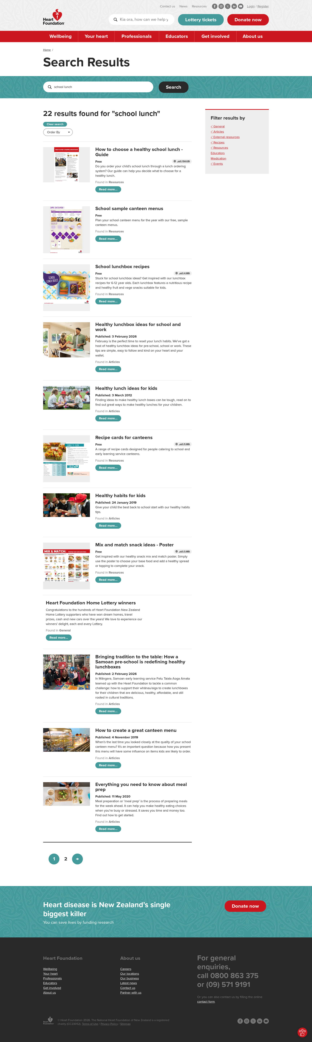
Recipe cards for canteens (124, 437)
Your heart (96, 36)
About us (253, 36)
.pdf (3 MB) (184, 551)
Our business (129, 978)
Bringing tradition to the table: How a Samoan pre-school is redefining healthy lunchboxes (140, 662)
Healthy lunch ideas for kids (126, 388)
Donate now (248, 20)
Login (251, 6)
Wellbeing (60, 36)
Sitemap (125, 1024)
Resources (199, 6)
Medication (218, 158)
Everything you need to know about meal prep (141, 786)
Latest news (128, 983)
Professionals (137, 36)
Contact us (167, 6)
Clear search (55, 124)
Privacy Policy (109, 1024)
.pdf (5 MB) (184, 444)
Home (47, 50)
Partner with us (130, 993)
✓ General (218, 126)
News (183, 6)
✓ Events (217, 164)
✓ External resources (225, 137)
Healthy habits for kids (120, 496)
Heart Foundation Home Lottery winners (91, 603)
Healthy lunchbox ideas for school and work (138, 326)
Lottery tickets (200, 20)
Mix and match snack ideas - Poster (134, 545)
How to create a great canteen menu (136, 730)
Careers (125, 969)
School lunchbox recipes (122, 267)
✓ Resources (219, 148)
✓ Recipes (217, 142)
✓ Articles (217, 132)
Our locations (129, 974)
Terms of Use (90, 1024)
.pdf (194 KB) (183, 161)
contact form (206, 1002)
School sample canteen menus (129, 209)
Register (263, 6)
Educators (177, 36)
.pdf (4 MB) (184, 273)
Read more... (108, 189)
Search (173, 87)
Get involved (215, 36)
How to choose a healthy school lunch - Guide (139, 151)
